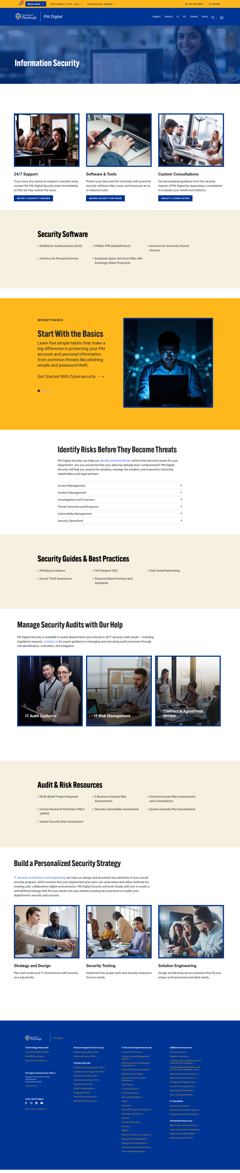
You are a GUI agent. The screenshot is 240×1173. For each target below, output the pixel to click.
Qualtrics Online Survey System (136, 1134)
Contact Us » (31, 1085)
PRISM (124, 1130)
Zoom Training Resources (181, 1094)
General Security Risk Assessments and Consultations (172, 799)
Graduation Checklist (179, 1105)
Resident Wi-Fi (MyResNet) (133, 1139)
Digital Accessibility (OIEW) (182, 1133)
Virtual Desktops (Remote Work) (136, 1147)
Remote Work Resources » (85, 1100)
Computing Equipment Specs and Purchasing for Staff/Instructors (185, 1068)
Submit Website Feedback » (36, 1109)
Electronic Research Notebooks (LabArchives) (136, 1064)
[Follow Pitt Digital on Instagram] (31, 1103)
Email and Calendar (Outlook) (135, 1069)
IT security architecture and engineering (40, 878)
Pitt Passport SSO (106, 570)
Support (156, 16)
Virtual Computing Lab (83, 1088)
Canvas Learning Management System (136, 1057)
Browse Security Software (105, 198)
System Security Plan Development (172, 809)
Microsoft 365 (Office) (131, 1097)
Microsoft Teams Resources (182, 1077)
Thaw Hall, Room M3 (82, 1084)
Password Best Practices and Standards (113, 581)
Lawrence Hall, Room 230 (84, 1075)
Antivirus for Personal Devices (59, 258)
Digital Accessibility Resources (183, 1073)
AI (178, 16)
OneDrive (126, 1105)
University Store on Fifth (84, 1056)
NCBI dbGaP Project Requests (59, 796)
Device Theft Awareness (56, 578)
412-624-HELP (196, 4)
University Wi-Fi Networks (181, 1090)
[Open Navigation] (221, 17)
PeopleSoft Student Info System (136, 1109)
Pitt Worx (126, 1126)
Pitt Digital (53, 16)
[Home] (28, 16)
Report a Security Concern (33, 198)
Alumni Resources (178, 1052)
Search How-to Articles (35, 1060)
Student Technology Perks (181, 1086)
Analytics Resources (179, 1056)
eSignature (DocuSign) (132, 1073)
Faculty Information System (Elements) (134, 1079)
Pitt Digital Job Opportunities (182, 1082)
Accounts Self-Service (131, 1052)
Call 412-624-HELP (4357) (36, 1052)
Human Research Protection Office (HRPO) (62, 811)
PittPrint (125, 1118)
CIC (184, 16)
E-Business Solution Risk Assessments (110, 799)
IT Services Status (130, 1092)
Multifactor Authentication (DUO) (61, 246)
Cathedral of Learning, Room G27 (88, 1067)
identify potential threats (115, 460)
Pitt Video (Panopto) (130, 1122)
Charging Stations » (82, 1092)
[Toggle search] (212, 17)
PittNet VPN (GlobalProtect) (112, 246)
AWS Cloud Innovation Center (183, 1125)
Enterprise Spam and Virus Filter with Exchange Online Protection (118, 260)
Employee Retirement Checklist (184, 1109)
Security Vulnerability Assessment (117, 809)
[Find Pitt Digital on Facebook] (26, 1103)
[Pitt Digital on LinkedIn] (36, 1103)
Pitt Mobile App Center (132, 1113)
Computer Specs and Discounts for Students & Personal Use (185, 1061)
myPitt (124, 1101)
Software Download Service (134, 1143)
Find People (127, 1084)
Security (169, 16)
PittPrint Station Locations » (85, 1096)
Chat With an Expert (34, 1056)
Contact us (51, 641)
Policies (194, 16)
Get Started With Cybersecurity (67, 376)
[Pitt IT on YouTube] (41, 1103)
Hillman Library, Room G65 (85, 1052)
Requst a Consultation (175, 198)
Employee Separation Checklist (184, 1114)
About (205, 16)
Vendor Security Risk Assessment (61, 821)
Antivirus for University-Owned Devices (169, 248)
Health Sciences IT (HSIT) (181, 1137)
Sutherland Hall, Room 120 (85, 1080)
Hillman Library (33, 4)
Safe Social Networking (165, 570)
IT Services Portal (129, 1088)
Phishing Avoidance (52, 570)
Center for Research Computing (184, 1129)
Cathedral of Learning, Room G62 (88, 1071)
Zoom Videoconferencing (133, 1151)
